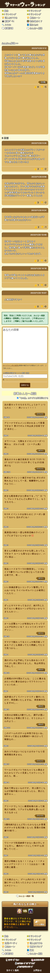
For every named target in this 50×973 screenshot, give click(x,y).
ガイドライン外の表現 (10, 365)
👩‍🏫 (34, 21)
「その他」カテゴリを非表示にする (33, 398)
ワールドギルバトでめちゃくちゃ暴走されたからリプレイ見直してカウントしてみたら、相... (24, 773)
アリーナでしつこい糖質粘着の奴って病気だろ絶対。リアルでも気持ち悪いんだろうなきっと (24, 809)
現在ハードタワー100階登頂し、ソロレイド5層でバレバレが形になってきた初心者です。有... (24, 572)
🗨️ (7, 28)
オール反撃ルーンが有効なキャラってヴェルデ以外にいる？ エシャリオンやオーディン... (24, 626)
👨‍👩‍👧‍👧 (8, 21)
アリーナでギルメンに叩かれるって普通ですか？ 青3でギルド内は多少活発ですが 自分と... (24, 426)
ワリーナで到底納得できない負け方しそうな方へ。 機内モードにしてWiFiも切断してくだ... (24, 846)
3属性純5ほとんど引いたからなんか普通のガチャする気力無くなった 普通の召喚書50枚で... (25, 827)
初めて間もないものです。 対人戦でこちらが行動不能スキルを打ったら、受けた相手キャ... (24, 791)
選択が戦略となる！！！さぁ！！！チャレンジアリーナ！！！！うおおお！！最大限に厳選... (24, 864)
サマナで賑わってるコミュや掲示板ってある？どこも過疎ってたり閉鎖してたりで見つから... (24, 645)
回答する (25, 385)
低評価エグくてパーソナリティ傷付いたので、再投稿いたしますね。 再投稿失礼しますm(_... (24, 700)
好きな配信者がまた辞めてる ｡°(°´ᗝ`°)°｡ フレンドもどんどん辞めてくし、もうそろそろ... (25, 499)
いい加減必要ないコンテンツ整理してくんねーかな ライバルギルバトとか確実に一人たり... (24, 590)
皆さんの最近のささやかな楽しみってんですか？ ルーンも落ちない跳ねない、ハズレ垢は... (24, 553)
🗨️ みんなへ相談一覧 (25, 896)
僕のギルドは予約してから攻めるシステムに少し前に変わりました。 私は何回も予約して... (24, 663)
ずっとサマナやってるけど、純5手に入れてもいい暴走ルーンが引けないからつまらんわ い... (24, 608)
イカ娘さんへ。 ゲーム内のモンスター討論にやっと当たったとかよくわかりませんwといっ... (24, 882)
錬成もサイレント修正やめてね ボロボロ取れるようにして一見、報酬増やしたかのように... (24, 480)
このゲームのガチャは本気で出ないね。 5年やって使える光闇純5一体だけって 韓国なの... (24, 736)
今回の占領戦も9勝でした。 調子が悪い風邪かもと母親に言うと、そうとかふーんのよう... (24, 718)
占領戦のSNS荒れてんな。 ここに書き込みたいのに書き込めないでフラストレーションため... (25, 681)
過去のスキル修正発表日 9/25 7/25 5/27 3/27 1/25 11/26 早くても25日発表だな (24, 462)
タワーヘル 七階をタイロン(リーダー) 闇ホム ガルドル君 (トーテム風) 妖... (26, 444)
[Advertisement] (25, 112)
